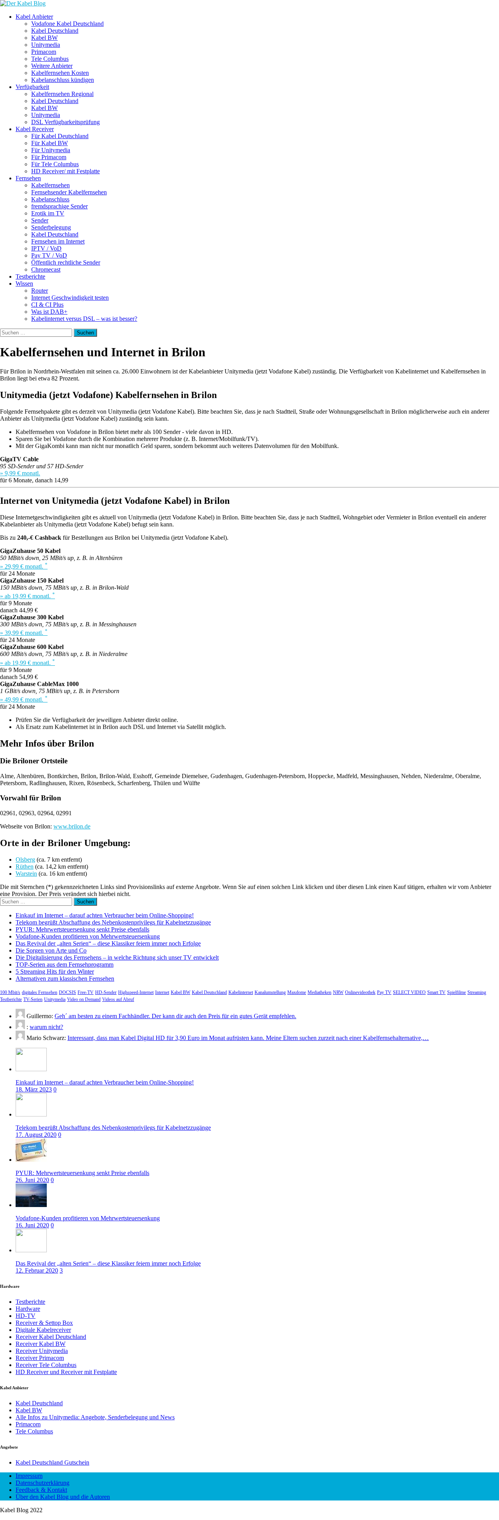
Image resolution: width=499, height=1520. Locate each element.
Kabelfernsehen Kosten (60, 72)
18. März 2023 (34, 1089)
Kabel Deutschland (54, 30)
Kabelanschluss (50, 199)
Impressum (29, 1475)
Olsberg (25, 859)
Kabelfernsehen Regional (62, 94)
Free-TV (86, 992)
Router (39, 290)
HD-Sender (106, 992)
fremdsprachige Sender (59, 206)
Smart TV (436, 992)
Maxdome (296, 992)
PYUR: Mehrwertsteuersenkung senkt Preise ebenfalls (82, 929)
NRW (338, 992)
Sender (39, 220)
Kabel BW (44, 37)
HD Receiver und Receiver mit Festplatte (66, 1372)
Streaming (476, 992)
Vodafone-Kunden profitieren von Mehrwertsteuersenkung (88, 936)
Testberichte (30, 276)
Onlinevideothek (360, 992)
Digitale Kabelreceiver (43, 1329)
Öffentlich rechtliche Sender (65, 262)
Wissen (24, 283)
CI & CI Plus (47, 304)
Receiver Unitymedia (42, 1351)
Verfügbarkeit (32, 87)
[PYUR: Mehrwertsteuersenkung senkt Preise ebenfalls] (31, 1159)
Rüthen (25, 866)
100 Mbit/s (10, 992)
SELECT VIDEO (409, 992)
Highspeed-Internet (136, 992)
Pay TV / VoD (49, 255)
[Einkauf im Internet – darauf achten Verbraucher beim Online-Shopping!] (31, 1069)
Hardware (28, 1308)
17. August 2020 (36, 1134)
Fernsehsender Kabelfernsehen (69, 192)
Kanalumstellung (270, 992)
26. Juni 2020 (32, 1180)
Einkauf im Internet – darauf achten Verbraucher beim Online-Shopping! (105, 915)
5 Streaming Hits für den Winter (55, 971)
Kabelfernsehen (50, 185)
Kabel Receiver (35, 129)
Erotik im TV (47, 213)
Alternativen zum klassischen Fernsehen (65, 978)
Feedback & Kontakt (41, 1489)
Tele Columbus (50, 58)
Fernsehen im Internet (58, 241)
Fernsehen (28, 178)
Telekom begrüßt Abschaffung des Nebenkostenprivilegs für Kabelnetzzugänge (113, 922)
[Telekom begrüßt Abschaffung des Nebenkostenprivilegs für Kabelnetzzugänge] (31, 1114)
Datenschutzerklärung (42, 1482)
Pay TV (384, 992)
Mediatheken (319, 992)
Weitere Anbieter (52, 65)
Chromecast (45, 269)
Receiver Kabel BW (40, 1343)
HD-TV (25, 1315)
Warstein (26, 873)
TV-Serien (32, 999)
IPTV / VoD (46, 248)
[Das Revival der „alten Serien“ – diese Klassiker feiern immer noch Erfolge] (31, 1250)
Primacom (43, 51)
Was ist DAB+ (49, 311)
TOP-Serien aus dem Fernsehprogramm (64, 964)
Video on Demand (84, 999)
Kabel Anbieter (34, 16)
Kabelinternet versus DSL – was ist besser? (84, 318)
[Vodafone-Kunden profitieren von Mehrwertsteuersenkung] (31, 1205)
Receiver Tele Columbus (46, 1365)
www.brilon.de (71, 826)
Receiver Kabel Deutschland (51, 1336)
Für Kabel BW (49, 143)
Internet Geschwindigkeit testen (70, 297)
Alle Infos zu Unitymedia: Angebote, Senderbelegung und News (95, 1417)
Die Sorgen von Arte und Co (51, 950)
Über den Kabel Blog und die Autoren (63, 1496)
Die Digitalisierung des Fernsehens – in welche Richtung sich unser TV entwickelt (117, 957)
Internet (162, 992)
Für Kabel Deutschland (59, 136)
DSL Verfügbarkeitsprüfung (65, 122)
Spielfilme (456, 992)
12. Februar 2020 (37, 1270)
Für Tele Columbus (55, 164)
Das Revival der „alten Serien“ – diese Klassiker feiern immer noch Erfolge (108, 943)
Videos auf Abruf (118, 999)
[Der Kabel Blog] (23, 3)
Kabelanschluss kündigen (62, 79)
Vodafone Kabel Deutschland (67, 23)
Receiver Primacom (40, 1358)
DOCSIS (67, 992)
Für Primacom (48, 157)
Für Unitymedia (50, 150)
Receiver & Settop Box (44, 1322)
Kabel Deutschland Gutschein (52, 1462)
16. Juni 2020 (32, 1225)
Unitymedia (45, 44)
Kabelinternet (240, 992)
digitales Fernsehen (39, 992)
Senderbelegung (51, 227)
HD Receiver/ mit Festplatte (65, 171)
